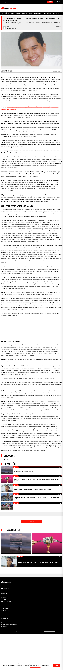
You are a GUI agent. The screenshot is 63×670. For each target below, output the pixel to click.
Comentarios (31, 521)
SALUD (30, 13)
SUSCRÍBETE (50, 1)
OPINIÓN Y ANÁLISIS (46, 13)
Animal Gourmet (5, 610)
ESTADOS (12, 13)
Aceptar (56, 665)
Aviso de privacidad (6, 601)
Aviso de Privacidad (35, 667)
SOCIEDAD (18, 13)
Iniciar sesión (58, 1)
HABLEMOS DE (56, 13)
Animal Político (5, 608)
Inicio (2, 596)
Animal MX (3, 614)
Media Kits (6, 588)
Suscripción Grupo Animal (7, 622)
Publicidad (3, 621)
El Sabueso (4, 612)
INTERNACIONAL (37, 13)
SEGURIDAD (24, 13)
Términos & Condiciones (49, 631)
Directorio (3, 599)
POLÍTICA (7, 13)
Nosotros (3, 597)
